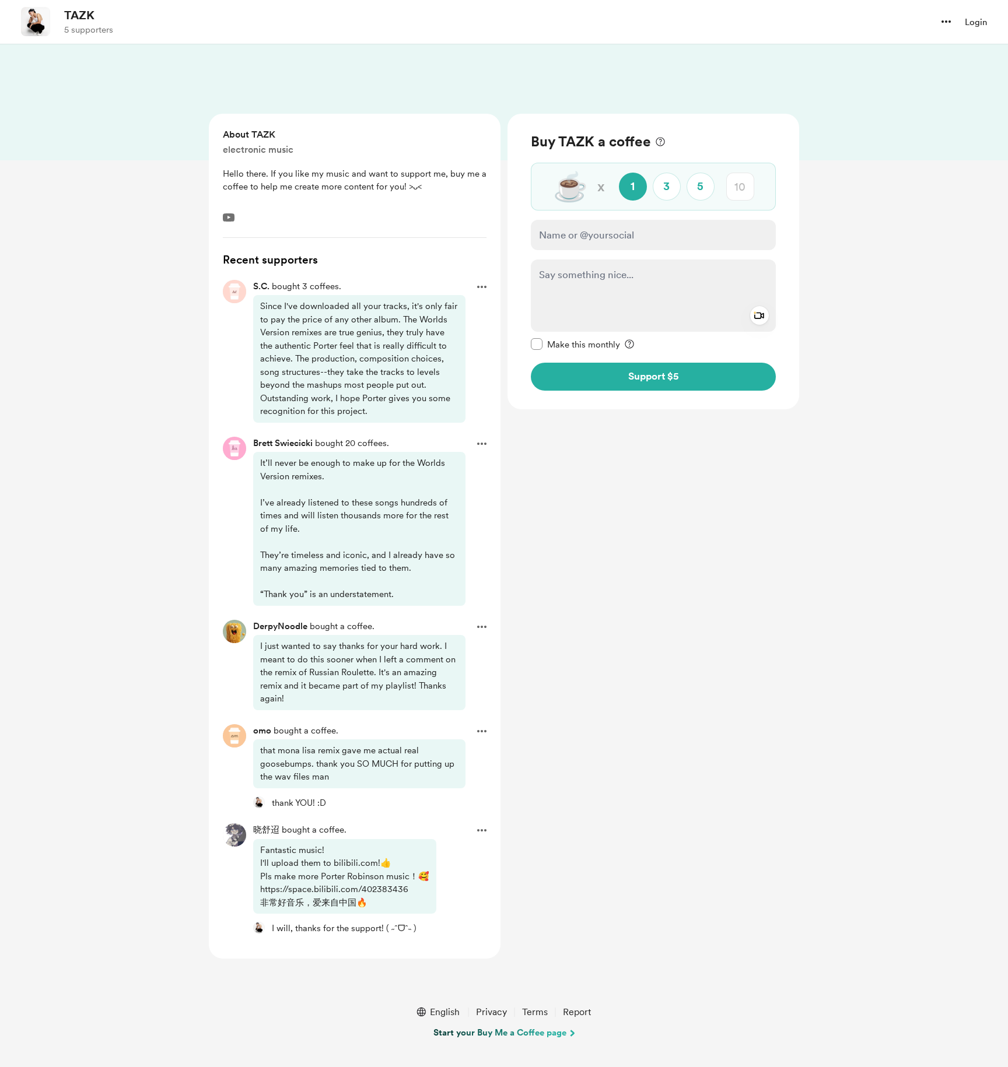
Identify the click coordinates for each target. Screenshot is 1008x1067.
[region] (653, 261)
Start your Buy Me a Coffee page (499, 1032)
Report (577, 1011)
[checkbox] (575, 344)
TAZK (79, 15)
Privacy (491, 1011)
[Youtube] (229, 217)
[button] (946, 21)
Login (976, 22)
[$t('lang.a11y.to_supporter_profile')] (259, 802)
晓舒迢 (266, 829)
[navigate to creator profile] (35, 21)
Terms (535, 1011)
